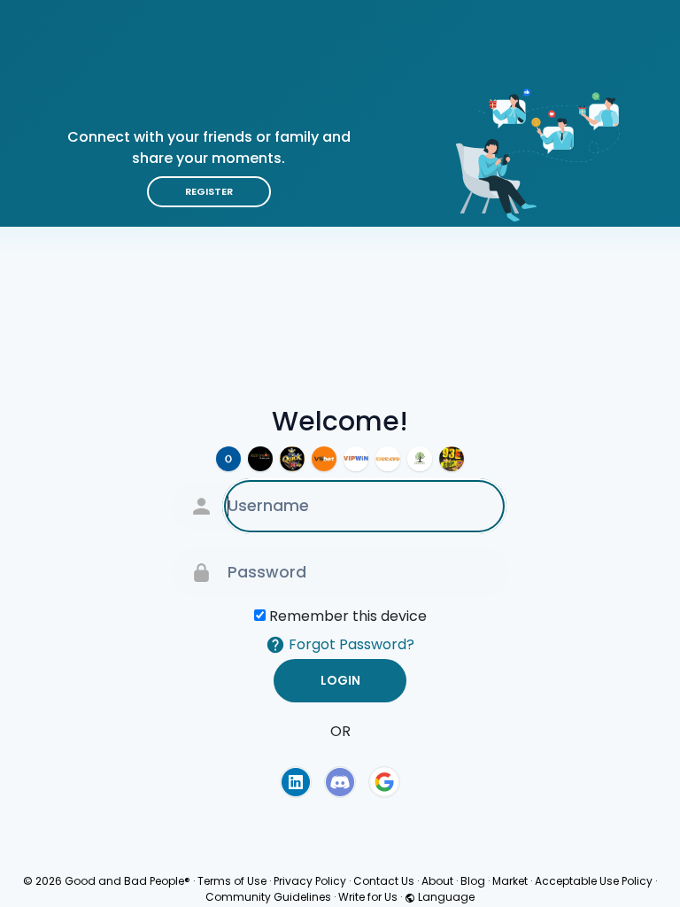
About (437, 880)
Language (445, 896)
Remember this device (348, 616)
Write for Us (368, 896)
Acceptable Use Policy (594, 880)
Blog (472, 880)
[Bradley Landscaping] (419, 458)
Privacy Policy (310, 880)
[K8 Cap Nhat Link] (387, 458)
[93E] (451, 458)
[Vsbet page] (324, 458)
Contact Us (383, 880)
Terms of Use (232, 880)
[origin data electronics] (228, 458)
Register (209, 191)
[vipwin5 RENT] (356, 458)
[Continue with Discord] (340, 782)
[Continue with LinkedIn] (296, 782)
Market (510, 880)
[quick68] (292, 458)
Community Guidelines (268, 896)
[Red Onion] (260, 458)
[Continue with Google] (384, 782)
